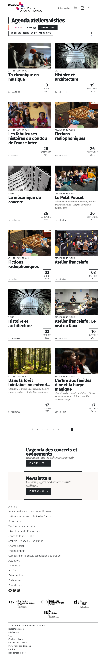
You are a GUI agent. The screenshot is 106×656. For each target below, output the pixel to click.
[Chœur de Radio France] (84, 603)
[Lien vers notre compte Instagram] (18, 590)
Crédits (11, 649)
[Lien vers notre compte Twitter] (10, 590)
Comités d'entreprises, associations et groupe (34, 555)
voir (29, 68)
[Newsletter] (82, 8)
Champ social (16, 545)
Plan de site (15, 585)
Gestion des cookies (17, 642)
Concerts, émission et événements (31, 33)
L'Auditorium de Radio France (25, 531)
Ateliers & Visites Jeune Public (25, 541)
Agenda (12, 506)
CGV (10, 636)
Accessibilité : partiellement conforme (26, 625)
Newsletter (14, 565)
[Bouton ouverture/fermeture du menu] (96, 8)
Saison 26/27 (48, 27)
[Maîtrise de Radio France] (53, 614)
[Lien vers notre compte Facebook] (15, 590)
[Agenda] (75, 8)
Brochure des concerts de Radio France (30, 511)
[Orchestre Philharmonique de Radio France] (53, 603)
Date (29, 27)
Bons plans (14, 521)
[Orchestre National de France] (22, 603)
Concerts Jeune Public (21, 536)
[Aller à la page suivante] (73, 430)
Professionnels (16, 550)
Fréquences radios (16, 653)
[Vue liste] (95, 33)
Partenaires (14, 580)
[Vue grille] (91, 33)
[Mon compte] (89, 8)
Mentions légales (16, 639)
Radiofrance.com (16, 629)
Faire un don (15, 575)
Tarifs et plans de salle (21, 526)
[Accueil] (25, 7)
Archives (13, 570)
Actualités (14, 560)
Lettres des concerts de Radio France (29, 516)
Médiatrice (13, 632)
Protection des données (19, 646)
